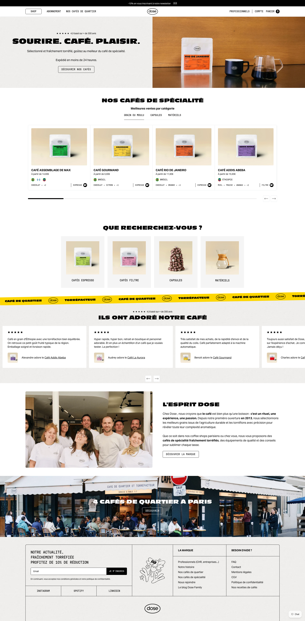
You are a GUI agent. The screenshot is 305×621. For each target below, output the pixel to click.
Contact (236, 567)
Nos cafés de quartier (81, 11)
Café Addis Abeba (231, 170)
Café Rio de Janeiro (171, 170)
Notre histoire (186, 567)
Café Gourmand (106, 170)
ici (175, 3)
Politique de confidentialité (247, 582)
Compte (259, 11)
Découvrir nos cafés (76, 69)
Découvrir (152, 511)
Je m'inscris (116, 571)
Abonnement (54, 11)
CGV (234, 577)
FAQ (233, 562)
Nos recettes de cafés (244, 587)
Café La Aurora (136, 357)
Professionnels (240, 11)
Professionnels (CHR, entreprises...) (198, 562)
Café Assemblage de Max (51, 170)
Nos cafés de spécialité (191, 577)
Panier (272, 11)
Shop (33, 11)
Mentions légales (241, 572)
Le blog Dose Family (190, 587)
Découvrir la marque (181, 454)
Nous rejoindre (186, 582)
